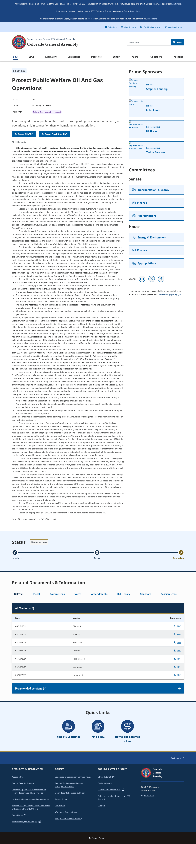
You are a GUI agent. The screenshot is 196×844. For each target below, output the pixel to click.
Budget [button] (116, 56)
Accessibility (17, 776)
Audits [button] (135, 56)
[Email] (142, 279)
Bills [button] (15, 56)
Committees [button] (74, 56)
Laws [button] (31, 56)
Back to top (176, 758)
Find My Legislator (152, 27)
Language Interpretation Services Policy (73, 776)
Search (179, 42)
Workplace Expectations (66, 812)
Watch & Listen (175, 27)
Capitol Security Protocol (23, 783)
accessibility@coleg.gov (170, 294)
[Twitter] (151, 279)
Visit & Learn (130, 27)
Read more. (176, 3)
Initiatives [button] (96, 56)
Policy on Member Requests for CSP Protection (114, 798)
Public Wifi (60, 805)
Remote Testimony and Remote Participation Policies (69, 785)
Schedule (112, 27)
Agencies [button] (178, 56)
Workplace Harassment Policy (68, 818)
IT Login (101, 805)
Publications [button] (156, 56)
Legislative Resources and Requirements (30, 799)
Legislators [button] (51, 56)
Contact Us (149, 795)
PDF (179, 626)
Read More (134, 11)
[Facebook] (161, 279)
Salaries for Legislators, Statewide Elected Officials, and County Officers (31, 807)
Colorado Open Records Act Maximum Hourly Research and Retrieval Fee (29, 791)
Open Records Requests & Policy (70, 792)
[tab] (19, 594)
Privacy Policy (61, 799)
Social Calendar (105, 783)
